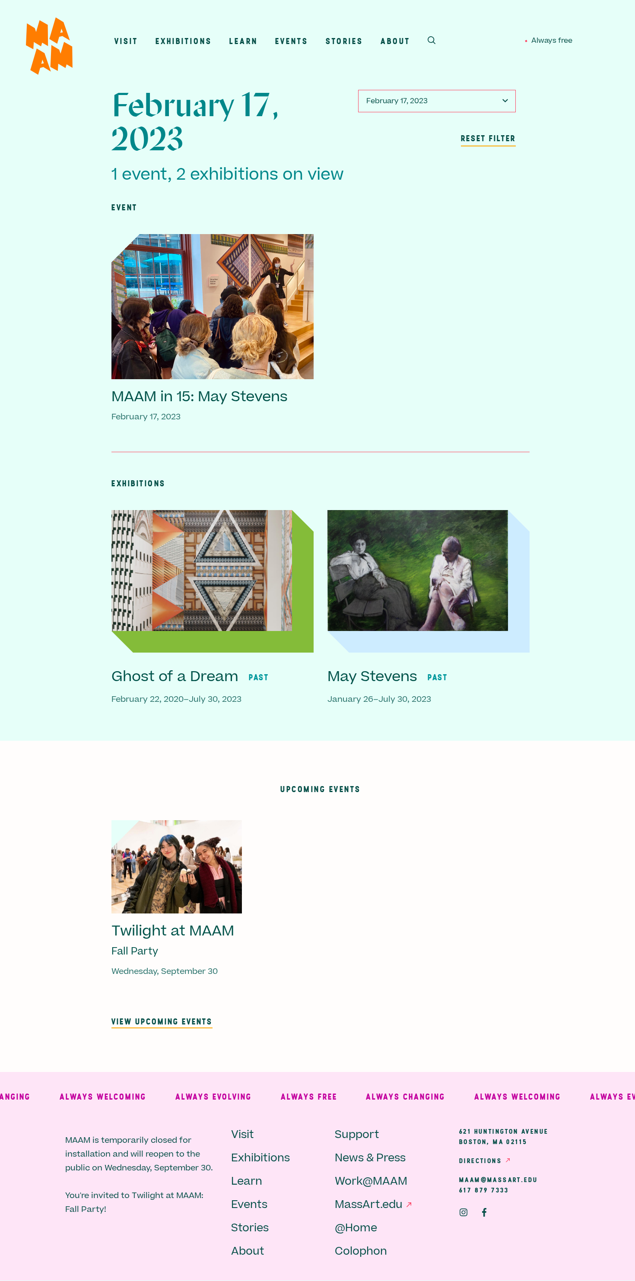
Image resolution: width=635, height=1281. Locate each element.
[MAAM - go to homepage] (49, 48)
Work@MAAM (371, 1181)
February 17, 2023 (397, 101)
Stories (344, 40)
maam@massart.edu (498, 1179)
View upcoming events (162, 1021)
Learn (243, 40)
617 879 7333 (484, 1190)
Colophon (361, 1251)
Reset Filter (488, 138)
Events (291, 40)
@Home (356, 1228)
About (395, 40)
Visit (126, 40)
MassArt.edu (369, 1204)
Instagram (463, 1212)
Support (357, 1134)
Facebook (484, 1212)
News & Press (370, 1158)
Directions (480, 1160)
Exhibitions (184, 40)
